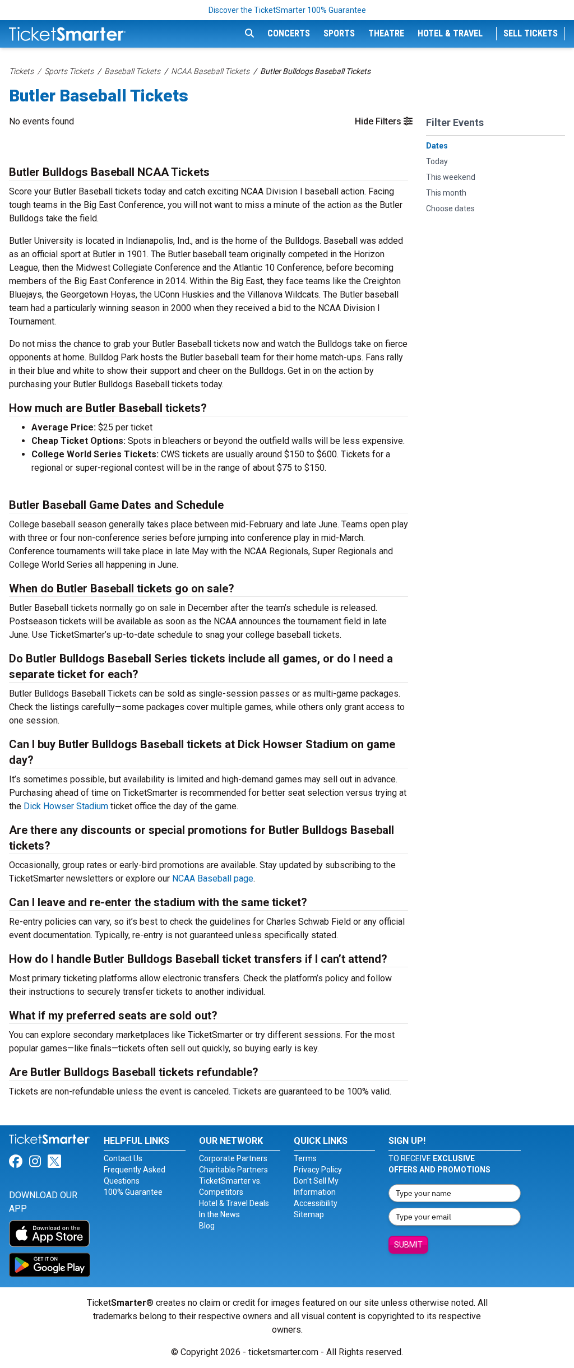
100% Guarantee (133, 1192)
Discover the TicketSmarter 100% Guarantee (287, 10)
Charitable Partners (233, 1169)
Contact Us (123, 1158)
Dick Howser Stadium (66, 806)
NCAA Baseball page (212, 878)
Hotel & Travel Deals (234, 1203)
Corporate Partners (233, 1158)
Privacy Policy (318, 1169)
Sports (339, 33)
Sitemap (309, 1214)
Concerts (288, 33)
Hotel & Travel (450, 33)
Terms (305, 1158)
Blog (207, 1225)
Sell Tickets (530, 33)
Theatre (386, 33)
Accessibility (315, 1203)
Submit (408, 1244)
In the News (219, 1214)
